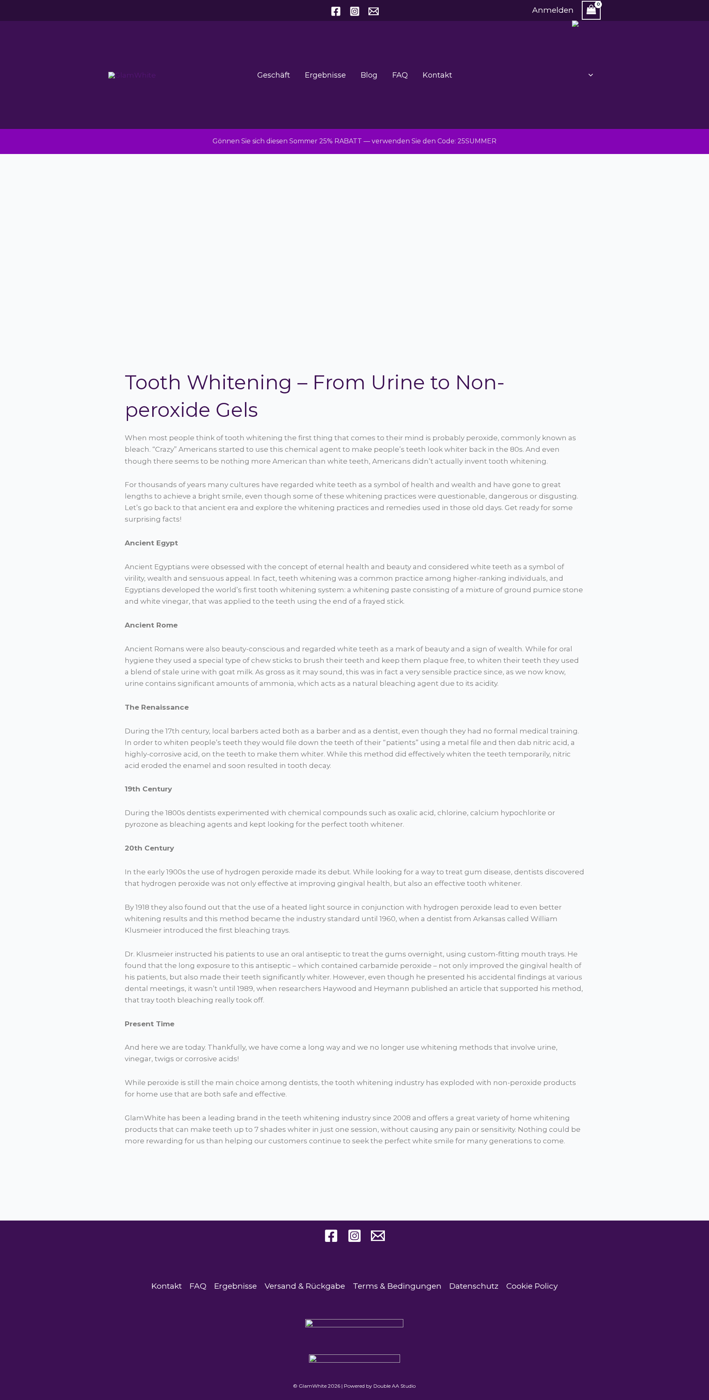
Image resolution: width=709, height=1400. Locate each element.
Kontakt (437, 75)
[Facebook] (336, 11)
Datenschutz (474, 1286)
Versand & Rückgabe (305, 1286)
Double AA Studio (394, 1386)
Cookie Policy (532, 1286)
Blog (369, 75)
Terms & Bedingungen (397, 1286)
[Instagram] (355, 11)
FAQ (400, 75)
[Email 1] (374, 11)
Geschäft (273, 75)
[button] (588, 75)
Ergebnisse (325, 75)
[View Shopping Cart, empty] (591, 10)
